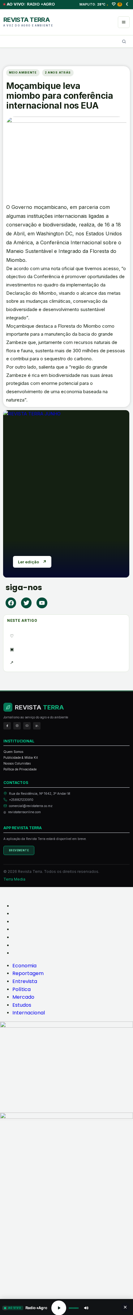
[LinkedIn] (37, 725)
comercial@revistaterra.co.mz (31, 806)
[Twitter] (26, 603)
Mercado (23, 937)
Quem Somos (13, 751)
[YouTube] (27, 725)
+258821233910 (21, 799)
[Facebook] (11, 603)
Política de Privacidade (19, 769)
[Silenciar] (86, 1308)
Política (21, 929)
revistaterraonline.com (24, 812)
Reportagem (28, 913)
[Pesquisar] (124, 41)
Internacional (28, 953)
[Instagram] (17, 725)
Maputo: (93, 4)
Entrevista (24, 921)
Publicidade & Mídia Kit (20, 757)
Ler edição (32, 561)
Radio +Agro (31, 4)
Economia (24, 905)
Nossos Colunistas (17, 763)
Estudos (21, 945)
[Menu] (124, 22)
